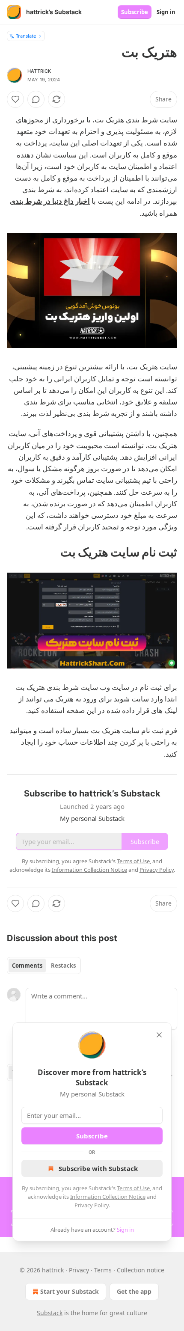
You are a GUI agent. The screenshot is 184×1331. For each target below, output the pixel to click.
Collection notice (140, 1270)
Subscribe (134, 12)
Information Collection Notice (107, 1196)
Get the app (134, 1291)
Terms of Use (133, 1188)
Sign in (166, 12)
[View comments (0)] (36, 99)
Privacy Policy (91, 1205)
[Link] (151, 552)
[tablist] (44, 965)
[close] (159, 1035)
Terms (103, 1270)
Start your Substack (69, 1291)
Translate (26, 36)
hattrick (39, 71)
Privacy (79, 1270)
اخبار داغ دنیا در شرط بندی (50, 201)
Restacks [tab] (63, 965)
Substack (49, 1313)
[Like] (15, 99)
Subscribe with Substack (98, 1168)
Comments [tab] (27, 965)
